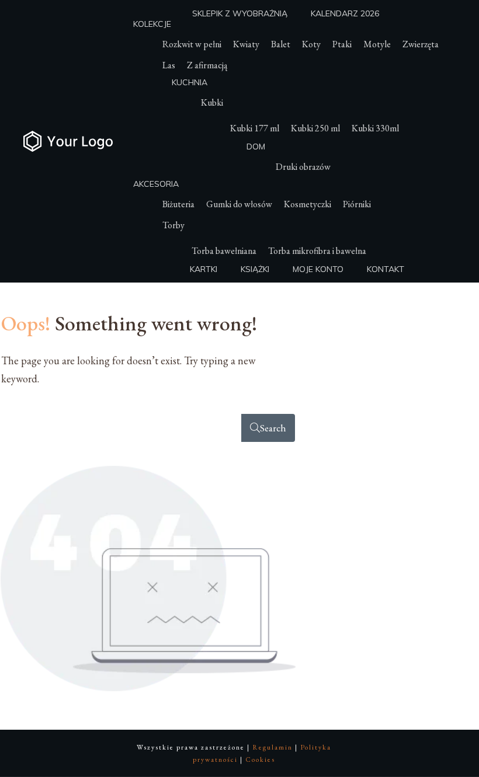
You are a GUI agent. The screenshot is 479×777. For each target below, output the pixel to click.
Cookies (260, 759)
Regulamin (272, 747)
